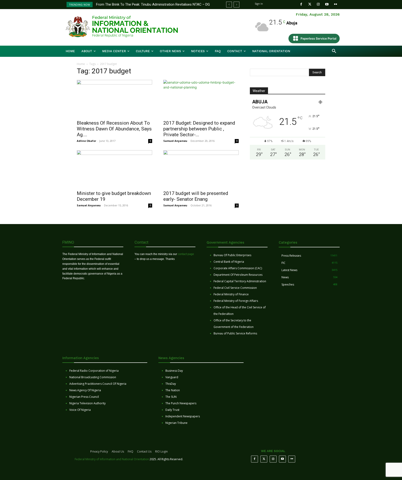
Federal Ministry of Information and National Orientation (112, 459)
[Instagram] (318, 4)
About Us (118, 451)
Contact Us (144, 451)
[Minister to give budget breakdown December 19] (114, 168)
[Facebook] (301, 4)
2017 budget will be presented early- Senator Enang (195, 196)
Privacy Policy (99, 451)
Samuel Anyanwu (175, 141)
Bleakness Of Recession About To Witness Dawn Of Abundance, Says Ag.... (114, 128)
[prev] (229, 4)
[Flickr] (336, 4)
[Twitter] (310, 4)
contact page (186, 254)
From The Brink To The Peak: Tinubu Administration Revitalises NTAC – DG (153, 4)
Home (81, 64)
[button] (334, 51)
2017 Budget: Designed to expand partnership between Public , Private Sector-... (199, 128)
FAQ (130, 451)
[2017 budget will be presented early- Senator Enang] (201, 168)
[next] (236, 4)
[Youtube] (327, 4)
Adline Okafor (86, 141)
